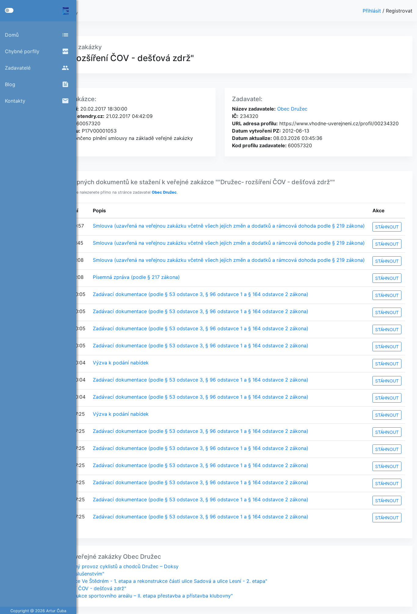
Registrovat (399, 11)
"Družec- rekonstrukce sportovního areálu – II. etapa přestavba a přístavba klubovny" (134, 596)
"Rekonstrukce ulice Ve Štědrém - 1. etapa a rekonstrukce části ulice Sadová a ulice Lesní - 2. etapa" (151, 581)
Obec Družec (291, 109)
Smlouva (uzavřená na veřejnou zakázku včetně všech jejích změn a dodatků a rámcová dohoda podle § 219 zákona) (229, 226)
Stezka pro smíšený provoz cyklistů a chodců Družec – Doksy (107, 566)
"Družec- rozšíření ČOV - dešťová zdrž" (80, 588)
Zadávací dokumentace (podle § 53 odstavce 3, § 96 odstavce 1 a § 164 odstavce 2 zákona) (200, 294)
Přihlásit (373, 11)
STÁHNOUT (387, 226)
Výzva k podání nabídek (121, 363)
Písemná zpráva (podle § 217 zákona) (136, 277)
